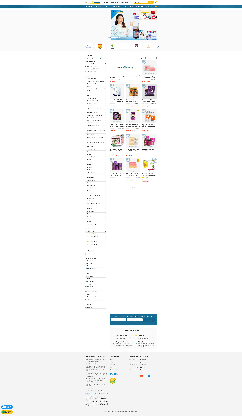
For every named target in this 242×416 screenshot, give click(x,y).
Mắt (132, 6)
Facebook (143, 359)
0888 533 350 (92, 363)
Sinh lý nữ (99, 6)
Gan (125, 6)
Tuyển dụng (112, 364)
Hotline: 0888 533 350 (133, 359)
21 (138, 187)
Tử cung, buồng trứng (92, 291)
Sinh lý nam (89, 6)
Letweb (136, 411)
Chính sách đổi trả (132, 369)
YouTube (144, 367)
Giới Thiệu (105, 2)
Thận (88, 299)
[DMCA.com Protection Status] (113, 380)
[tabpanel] (112, 25)
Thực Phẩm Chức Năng (96, 58)
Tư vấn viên (121, 2)
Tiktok (142, 369)
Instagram (143, 364)
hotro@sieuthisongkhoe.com (95, 359)
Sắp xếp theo (141, 58)
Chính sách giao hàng (133, 367)
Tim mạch (89, 284)
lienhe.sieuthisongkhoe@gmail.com (93, 361)
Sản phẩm (111, 2)
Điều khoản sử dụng (114, 367)
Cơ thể (88, 294)
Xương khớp (90, 302)
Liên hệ (126, 2)
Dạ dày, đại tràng (116, 6)
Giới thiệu (112, 359)
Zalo (142, 362)
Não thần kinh (90, 281)
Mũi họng (150, 6)
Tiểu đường (140, 6)
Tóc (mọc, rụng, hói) (92, 296)
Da (107, 6)
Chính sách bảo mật (114, 369)
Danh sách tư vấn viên (133, 362)
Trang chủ (87, 58)
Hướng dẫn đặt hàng (133, 364)
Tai (88, 289)
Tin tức (116, 2)
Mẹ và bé (89, 307)
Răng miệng (90, 286)
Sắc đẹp (89, 304)
